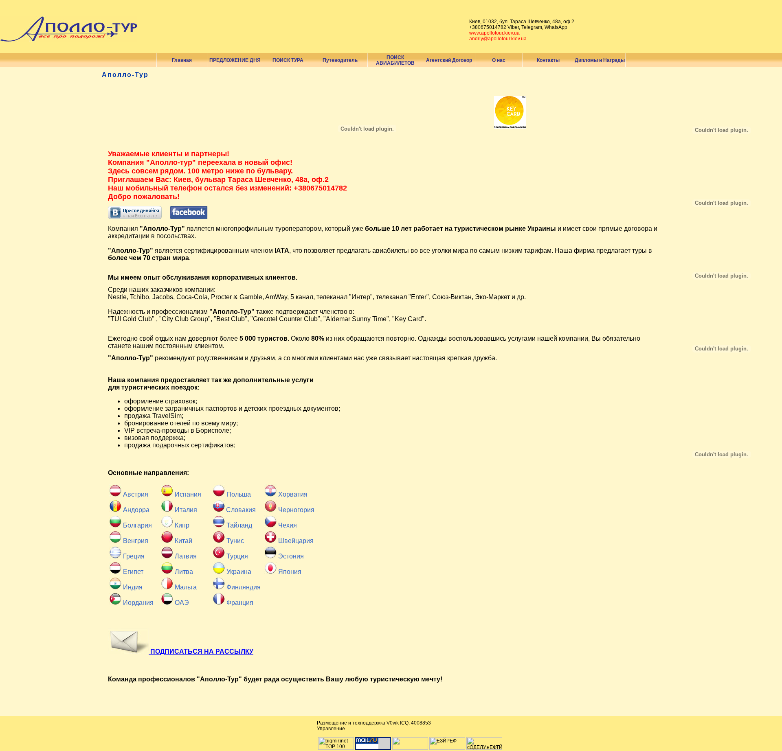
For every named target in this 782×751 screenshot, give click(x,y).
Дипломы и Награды (600, 60)
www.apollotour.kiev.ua (494, 33)
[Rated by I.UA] (410, 748)
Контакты (548, 60)
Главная (182, 60)
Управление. (331, 728)
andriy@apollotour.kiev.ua (498, 39)
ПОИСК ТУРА (287, 60)
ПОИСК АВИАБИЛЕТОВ (395, 60)
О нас (498, 60)
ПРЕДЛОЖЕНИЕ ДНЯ (235, 60)
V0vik (393, 723)
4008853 (421, 723)
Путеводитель (340, 60)
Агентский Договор (449, 60)
